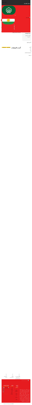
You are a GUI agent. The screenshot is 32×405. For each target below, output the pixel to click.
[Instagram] (7, 394)
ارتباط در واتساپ (4, 2)
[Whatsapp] (4, 394)
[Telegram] (5, 394)
